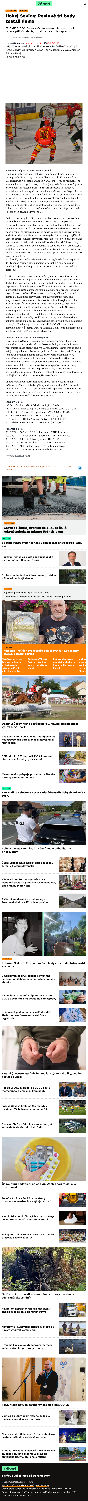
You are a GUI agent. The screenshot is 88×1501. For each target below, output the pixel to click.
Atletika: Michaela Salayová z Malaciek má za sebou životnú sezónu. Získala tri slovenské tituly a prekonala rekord (28, 1453)
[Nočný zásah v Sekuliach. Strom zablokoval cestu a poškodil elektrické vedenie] (72, 1435)
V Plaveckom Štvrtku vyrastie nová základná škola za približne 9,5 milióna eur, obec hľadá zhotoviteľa (29, 882)
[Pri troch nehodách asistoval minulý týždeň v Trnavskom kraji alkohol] (72, 576)
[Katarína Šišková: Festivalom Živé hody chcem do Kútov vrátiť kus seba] (44, 934)
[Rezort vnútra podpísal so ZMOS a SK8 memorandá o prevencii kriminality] (72, 1089)
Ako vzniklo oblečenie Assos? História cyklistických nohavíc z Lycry (43, 794)
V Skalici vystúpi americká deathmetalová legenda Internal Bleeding (43, 665)
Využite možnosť (18, 1485)
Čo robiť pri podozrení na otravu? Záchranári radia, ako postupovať (39, 1185)
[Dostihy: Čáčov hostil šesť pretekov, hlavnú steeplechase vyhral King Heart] (44, 698)
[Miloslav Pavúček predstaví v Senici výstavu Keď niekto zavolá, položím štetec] (44, 622)
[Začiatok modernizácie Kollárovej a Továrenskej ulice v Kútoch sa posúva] (72, 901)
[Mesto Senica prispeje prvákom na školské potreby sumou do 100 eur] (72, 776)
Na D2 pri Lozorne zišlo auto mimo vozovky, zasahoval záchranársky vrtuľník (38, 1296)
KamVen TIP (8, 647)
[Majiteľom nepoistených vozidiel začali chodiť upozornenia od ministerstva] (72, 1310)
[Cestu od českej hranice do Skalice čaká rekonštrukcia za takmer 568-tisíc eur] (44, 498)
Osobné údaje (42, 1485)
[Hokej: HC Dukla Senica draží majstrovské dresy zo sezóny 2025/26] (72, 1236)
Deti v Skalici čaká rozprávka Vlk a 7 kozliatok (69, 662)
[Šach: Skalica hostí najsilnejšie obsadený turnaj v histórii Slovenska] (72, 864)
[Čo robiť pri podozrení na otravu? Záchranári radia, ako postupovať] (44, 1159)
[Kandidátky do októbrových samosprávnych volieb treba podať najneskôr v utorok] (72, 1218)
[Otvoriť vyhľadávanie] (84, 4)
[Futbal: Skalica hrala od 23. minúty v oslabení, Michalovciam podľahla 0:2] (72, 1107)
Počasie (8, 589)
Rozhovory (7, 959)
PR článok (7, 538)
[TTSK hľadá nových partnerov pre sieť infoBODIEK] (44, 1379)
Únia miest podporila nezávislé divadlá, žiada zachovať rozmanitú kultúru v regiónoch (26, 1015)
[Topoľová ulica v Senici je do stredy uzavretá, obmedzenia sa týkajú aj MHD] (72, 1200)
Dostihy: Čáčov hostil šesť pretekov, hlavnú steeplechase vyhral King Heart (40, 725)
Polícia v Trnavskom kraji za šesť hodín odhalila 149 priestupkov (36, 850)
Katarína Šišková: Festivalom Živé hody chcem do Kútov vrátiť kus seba (43, 964)
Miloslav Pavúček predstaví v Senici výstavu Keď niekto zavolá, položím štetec (41, 652)
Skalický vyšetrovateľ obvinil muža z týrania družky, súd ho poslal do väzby (42, 1075)
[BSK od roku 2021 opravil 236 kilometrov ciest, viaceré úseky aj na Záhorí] (72, 758)
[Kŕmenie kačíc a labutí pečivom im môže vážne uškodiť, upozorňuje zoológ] (72, 1346)
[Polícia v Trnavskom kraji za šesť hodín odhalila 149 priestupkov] (44, 823)
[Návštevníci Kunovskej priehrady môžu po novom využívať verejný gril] (72, 1328)
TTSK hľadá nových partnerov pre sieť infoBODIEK (35, 1404)
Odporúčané (11, 11)
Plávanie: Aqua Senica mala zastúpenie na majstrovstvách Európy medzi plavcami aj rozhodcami (28, 739)
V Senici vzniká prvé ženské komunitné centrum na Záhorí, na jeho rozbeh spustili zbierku (28, 979)
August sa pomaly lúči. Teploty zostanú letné (26, 592)
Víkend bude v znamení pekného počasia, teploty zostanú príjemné (37, 596)
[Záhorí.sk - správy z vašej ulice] (44, 3)
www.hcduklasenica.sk (18, 455)
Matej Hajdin (24, 37)
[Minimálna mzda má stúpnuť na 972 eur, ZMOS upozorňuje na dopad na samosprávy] (72, 997)
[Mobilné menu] (3, 4)
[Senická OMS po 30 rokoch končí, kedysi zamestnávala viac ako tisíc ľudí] (72, 1126)
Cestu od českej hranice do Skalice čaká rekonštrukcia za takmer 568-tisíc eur (35, 529)
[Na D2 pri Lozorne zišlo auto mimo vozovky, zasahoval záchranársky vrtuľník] (44, 1269)
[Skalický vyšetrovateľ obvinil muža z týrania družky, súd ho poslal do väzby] (44, 1048)
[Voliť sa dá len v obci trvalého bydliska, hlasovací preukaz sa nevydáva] (72, 1417)
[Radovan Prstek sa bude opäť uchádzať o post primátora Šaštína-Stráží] (72, 558)
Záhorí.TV (23, 11)
